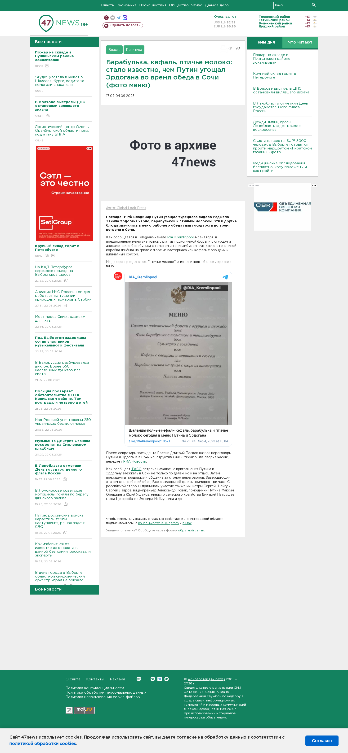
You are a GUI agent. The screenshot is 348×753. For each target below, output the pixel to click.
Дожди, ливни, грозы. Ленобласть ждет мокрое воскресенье (277, 126)
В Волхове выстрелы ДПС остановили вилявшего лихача (281, 90)
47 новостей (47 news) (206, 679)
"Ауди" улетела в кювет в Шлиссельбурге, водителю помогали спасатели (59, 84)
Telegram (159, 679)
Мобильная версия (106, 17)
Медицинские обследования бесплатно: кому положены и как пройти (280, 167)
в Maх (187, 523)
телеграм (118, 17)
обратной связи (191, 530)
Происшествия (152, 5)
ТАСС (136, 469)
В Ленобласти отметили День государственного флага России (280, 107)
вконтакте (112, 17)
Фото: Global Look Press (126, 208)
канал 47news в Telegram (158, 523)
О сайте (73, 679)
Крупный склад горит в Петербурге (274, 75)
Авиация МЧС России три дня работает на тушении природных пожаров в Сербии (63, 298)
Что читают (300, 42)
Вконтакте (153, 679)
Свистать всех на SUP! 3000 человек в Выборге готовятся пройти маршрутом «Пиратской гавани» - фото (282, 146)
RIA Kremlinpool (180, 237)
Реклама (117, 679)
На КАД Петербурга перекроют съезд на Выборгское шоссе (54, 274)
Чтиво (196, 5)
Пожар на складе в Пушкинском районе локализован (271, 58)
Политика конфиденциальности (95, 688)
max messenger (125, 17)
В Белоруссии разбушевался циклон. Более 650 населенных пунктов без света (62, 371)
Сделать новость (125, 25)
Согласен (322, 740)
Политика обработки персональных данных (106, 692)
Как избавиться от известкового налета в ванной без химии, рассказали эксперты (63, 553)
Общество (179, 5)
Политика (134, 49)
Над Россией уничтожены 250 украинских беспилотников (63, 424)
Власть (107, 5)
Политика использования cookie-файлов (103, 697)
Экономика (127, 5)
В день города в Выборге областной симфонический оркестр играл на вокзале (60, 579)
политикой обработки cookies (42, 744)
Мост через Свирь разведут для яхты (61, 321)
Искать (314, 5)
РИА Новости (134, 461)
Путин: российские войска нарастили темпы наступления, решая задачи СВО (60, 524)
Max (166, 679)
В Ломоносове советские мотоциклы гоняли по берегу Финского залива (62, 497)
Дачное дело (217, 5)
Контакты (95, 679)
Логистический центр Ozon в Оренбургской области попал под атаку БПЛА (62, 133)
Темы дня (265, 42)
